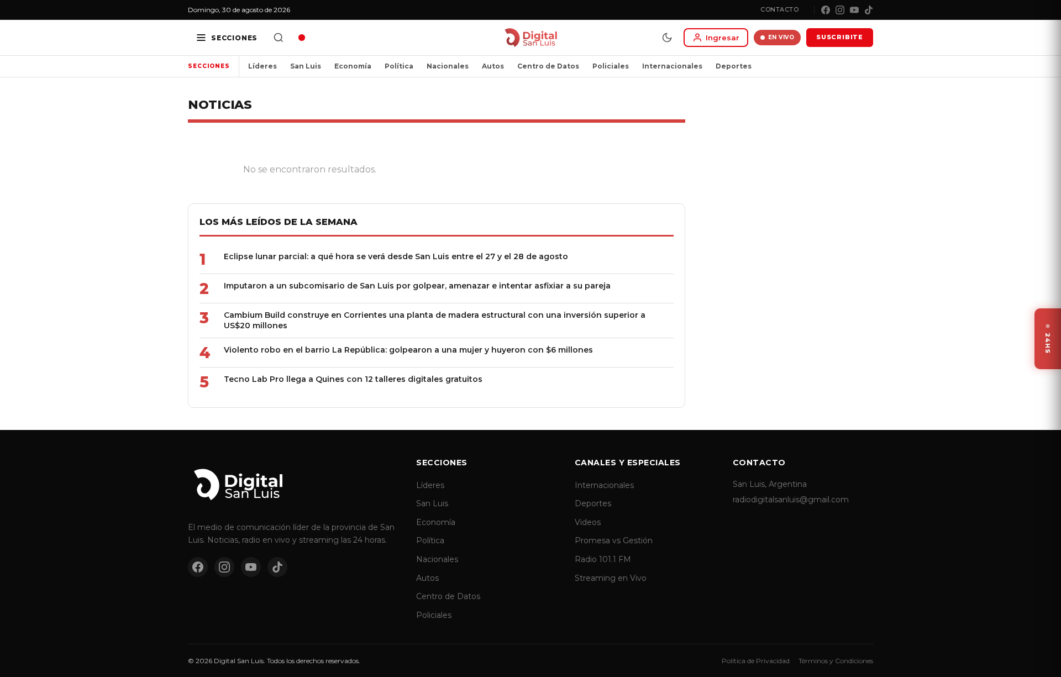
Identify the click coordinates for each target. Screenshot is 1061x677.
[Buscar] (278, 38)
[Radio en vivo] (302, 38)
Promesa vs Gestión (614, 540)
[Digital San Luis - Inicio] (530, 37)
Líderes (262, 66)
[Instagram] (840, 10)
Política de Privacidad (756, 661)
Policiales (610, 66)
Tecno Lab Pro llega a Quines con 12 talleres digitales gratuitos (353, 379)
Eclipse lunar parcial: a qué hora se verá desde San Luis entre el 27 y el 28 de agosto (396, 256)
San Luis (305, 66)
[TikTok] (868, 10)
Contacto (779, 9)
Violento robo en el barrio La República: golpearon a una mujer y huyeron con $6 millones (408, 350)
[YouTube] (854, 10)
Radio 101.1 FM (603, 559)
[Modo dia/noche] (667, 38)
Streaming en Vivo (611, 578)
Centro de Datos (548, 66)
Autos (493, 66)
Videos (588, 522)
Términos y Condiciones (836, 661)
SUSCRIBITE (839, 37)
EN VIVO (781, 37)
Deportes (734, 66)
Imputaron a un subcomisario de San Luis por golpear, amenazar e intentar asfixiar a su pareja (417, 286)
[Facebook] (825, 10)
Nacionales (448, 66)
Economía (352, 66)
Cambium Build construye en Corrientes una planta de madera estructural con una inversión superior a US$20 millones (434, 320)
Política (399, 66)
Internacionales (672, 66)
